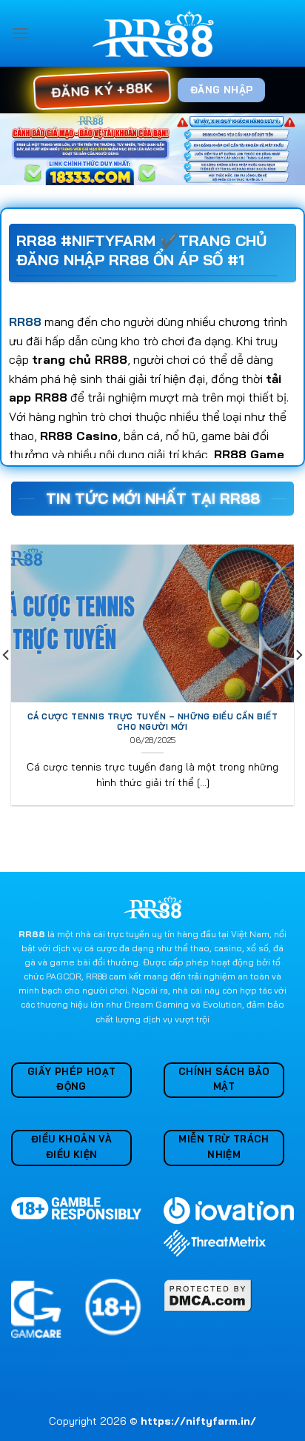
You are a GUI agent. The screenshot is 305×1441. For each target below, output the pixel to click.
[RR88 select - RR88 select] (153, 33)
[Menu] (20, 33)
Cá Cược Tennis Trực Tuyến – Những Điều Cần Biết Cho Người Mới (152, 721)
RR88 (25, 321)
